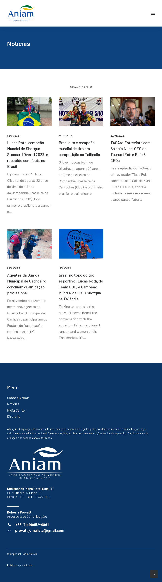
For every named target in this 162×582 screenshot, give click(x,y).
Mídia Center (16, 410)
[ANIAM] (21, 13)
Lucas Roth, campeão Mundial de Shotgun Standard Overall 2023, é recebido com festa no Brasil (27, 154)
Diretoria (13, 416)
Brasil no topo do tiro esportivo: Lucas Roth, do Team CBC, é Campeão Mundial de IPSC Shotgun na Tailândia (81, 287)
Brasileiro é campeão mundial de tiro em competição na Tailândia (79, 148)
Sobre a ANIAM (18, 398)
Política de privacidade (19, 565)
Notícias (13, 404)
